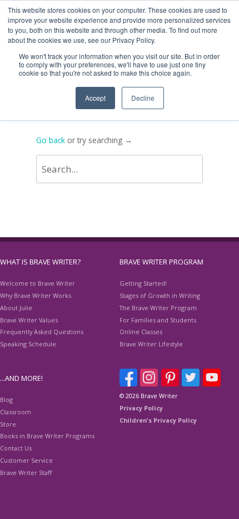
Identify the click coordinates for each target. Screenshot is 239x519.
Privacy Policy (141, 408)
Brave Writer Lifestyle (151, 344)
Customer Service (26, 460)
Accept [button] (95, 97)
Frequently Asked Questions (41, 331)
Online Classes (141, 331)
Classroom (15, 412)
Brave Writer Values (29, 320)
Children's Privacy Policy (158, 420)
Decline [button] (143, 97)
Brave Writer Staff (26, 472)
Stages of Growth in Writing (160, 295)
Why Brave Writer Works (35, 295)
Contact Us (16, 448)
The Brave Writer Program (158, 307)
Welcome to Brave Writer (37, 283)
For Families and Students (158, 320)
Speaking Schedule (28, 344)
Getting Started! (143, 283)
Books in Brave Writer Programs (47, 436)
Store (8, 424)
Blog (6, 399)
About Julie (16, 307)
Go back (50, 140)
